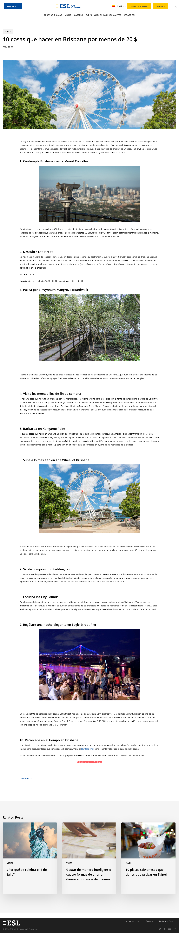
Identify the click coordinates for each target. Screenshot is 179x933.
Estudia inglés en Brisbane (89, 762)
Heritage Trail (87, 749)
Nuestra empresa (132, 921)
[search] (175, 6)
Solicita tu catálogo (166, 921)
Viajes (8, 31)
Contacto (149, 921)
